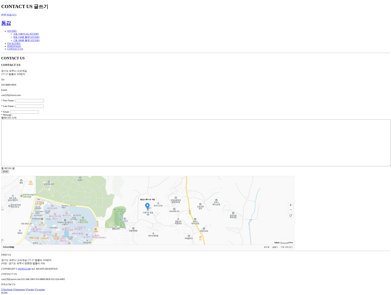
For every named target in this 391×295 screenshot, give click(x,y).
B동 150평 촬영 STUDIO (26, 37)
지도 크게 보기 (287, 247)
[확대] (290, 204)
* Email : (5, 111)
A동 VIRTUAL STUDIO (26, 34)
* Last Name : (8, 106)
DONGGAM (24, 269)
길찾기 (275, 247)
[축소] (290, 209)
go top (4, 292)
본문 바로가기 (8, 14)
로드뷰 (266, 247)
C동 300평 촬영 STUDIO (26, 40)
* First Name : (8, 100)
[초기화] (290, 215)
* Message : (7, 115)
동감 (6, 23)
